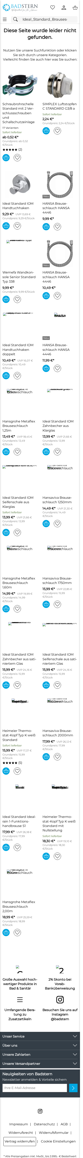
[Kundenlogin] (63, 7)
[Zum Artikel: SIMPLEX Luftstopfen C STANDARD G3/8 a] (60, 85)
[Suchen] (16, 19)
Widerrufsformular (53, 1133)
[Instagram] (40, 1111)
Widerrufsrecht (20, 1133)
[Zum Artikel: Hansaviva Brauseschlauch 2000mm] (60, 711)
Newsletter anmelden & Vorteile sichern (34, 1079)
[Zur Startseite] (20, 8)
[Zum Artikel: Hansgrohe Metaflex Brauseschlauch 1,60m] (20, 559)
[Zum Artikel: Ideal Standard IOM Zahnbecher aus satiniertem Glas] (20, 635)
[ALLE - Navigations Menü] (5, 19)
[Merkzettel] (52, 7)
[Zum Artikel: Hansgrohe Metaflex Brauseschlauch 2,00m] (20, 883)
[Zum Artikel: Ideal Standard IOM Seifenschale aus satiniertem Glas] (60, 635)
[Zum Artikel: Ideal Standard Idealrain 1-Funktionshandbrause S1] (20, 797)
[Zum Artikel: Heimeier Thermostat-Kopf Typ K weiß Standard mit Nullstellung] (60, 797)
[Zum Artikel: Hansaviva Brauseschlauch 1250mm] (60, 478)
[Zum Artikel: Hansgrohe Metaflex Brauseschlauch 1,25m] (20, 402)
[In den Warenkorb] (6, 157)
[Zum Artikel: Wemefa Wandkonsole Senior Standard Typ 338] (20, 253)
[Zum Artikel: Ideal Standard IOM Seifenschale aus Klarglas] (20, 478)
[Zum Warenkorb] (75, 7)
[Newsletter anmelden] (73, 1088)
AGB (64, 1124)
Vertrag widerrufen (20, 1141)
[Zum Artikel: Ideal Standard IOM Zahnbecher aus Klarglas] (60, 402)
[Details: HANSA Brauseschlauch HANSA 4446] (47, 196)
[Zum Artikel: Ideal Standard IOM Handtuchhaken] (20, 184)
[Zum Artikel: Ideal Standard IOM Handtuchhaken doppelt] (20, 326)
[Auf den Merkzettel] (17, 157)
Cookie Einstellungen (58, 1141)
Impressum (18, 1124)
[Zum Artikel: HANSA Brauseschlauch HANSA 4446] (60, 184)
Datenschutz (44, 1124)
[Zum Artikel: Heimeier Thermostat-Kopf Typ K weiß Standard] (20, 711)
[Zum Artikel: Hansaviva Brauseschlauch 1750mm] (60, 559)
